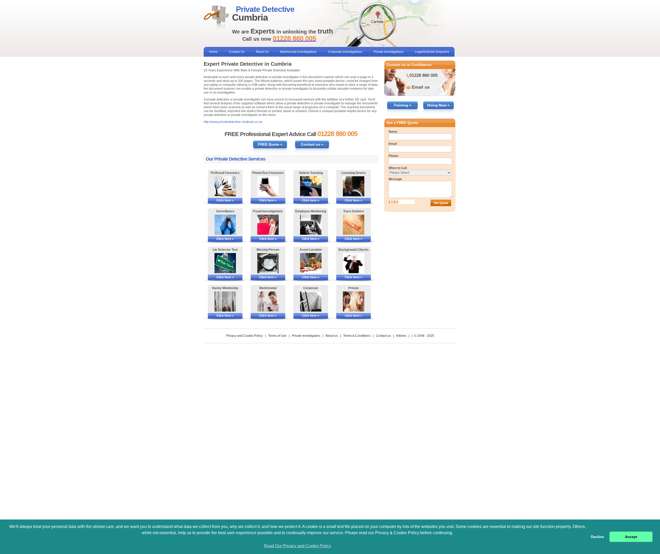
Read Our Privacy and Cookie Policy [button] (297, 546)
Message (395, 179)
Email (393, 144)
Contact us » (312, 144)
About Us (262, 52)
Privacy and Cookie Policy (244, 336)
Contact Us (236, 52)
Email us (421, 87)
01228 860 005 (423, 75)
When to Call (398, 168)
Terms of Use (277, 336)
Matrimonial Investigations (298, 52)
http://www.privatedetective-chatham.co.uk (233, 122)
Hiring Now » (438, 105)
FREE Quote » (270, 144)
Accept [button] (631, 537)
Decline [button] (597, 537)
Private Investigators (306, 336)
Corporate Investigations (345, 52)
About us (331, 336)
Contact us (383, 336)
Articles (401, 336)
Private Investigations (388, 52)
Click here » (225, 200)
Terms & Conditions (356, 336)
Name (393, 131)
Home (213, 52)
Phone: (394, 156)
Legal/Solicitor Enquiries (432, 52)
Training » (402, 105)
